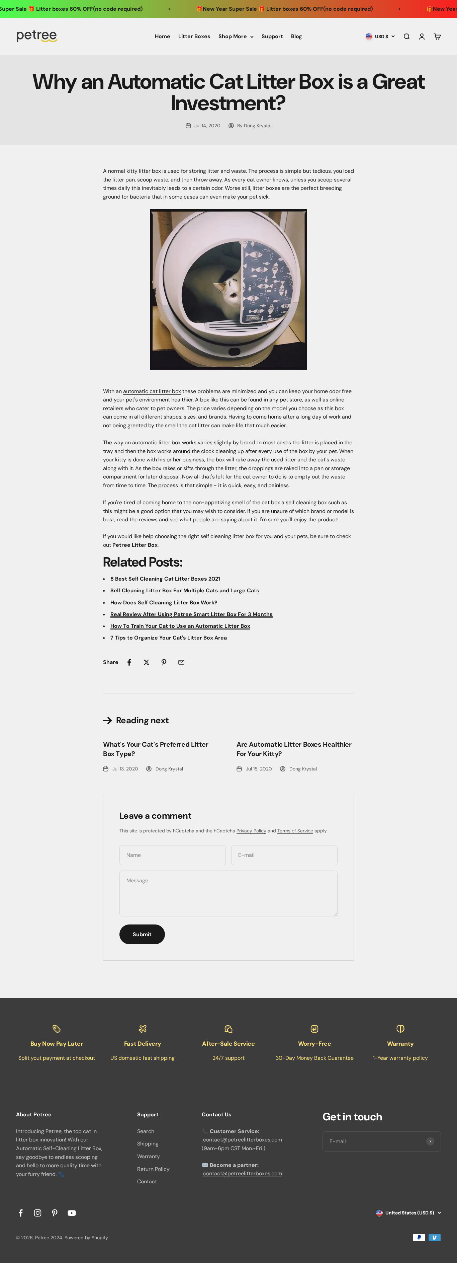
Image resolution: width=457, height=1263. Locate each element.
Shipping (148, 1143)
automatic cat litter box (152, 391)
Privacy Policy (251, 831)
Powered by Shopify (86, 1238)
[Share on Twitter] (146, 662)
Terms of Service (295, 831)
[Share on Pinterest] (164, 662)
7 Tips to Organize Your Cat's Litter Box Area (168, 637)
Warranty (148, 1156)
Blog (296, 36)
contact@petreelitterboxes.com (242, 1139)
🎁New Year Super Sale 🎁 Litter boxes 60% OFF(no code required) (264, 8)
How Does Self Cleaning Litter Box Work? (163, 602)
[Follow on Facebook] (20, 1212)
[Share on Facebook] (129, 662)
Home (162, 36)
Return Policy (153, 1169)
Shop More (232, 36)
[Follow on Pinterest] (54, 1212)
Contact (147, 1181)
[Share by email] (181, 662)
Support (272, 36)
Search (145, 1131)
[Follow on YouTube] (71, 1212)
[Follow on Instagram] (37, 1212)
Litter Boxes (194, 36)
